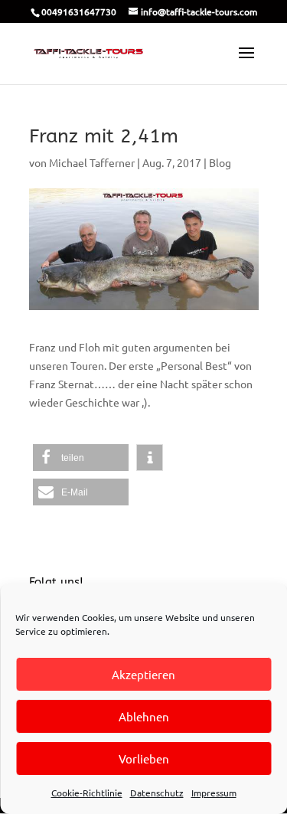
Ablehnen (144, 716)
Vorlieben (144, 758)
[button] (81, 457)
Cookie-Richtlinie (86, 792)
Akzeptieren (143, 674)
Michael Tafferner (92, 162)
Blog (220, 162)
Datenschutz (157, 792)
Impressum (213, 792)
